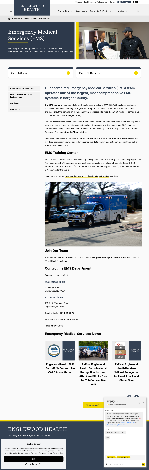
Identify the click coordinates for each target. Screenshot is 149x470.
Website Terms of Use (33, 464)
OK (33, 459)
